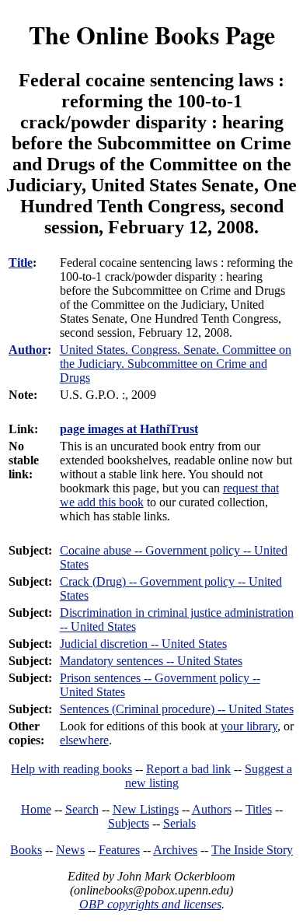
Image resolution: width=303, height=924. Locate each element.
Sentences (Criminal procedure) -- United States (177, 709)
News (70, 849)
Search (82, 809)
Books (26, 849)
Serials (179, 823)
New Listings (146, 809)
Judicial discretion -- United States (143, 643)
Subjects (128, 823)
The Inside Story (252, 849)
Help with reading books (71, 768)
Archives (175, 849)
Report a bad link (188, 768)
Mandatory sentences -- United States (151, 660)
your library (249, 726)
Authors (212, 809)
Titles (259, 809)
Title (21, 262)
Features (119, 849)
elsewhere (84, 740)
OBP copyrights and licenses (150, 904)
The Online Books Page (152, 34)
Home (36, 809)
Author (28, 349)
